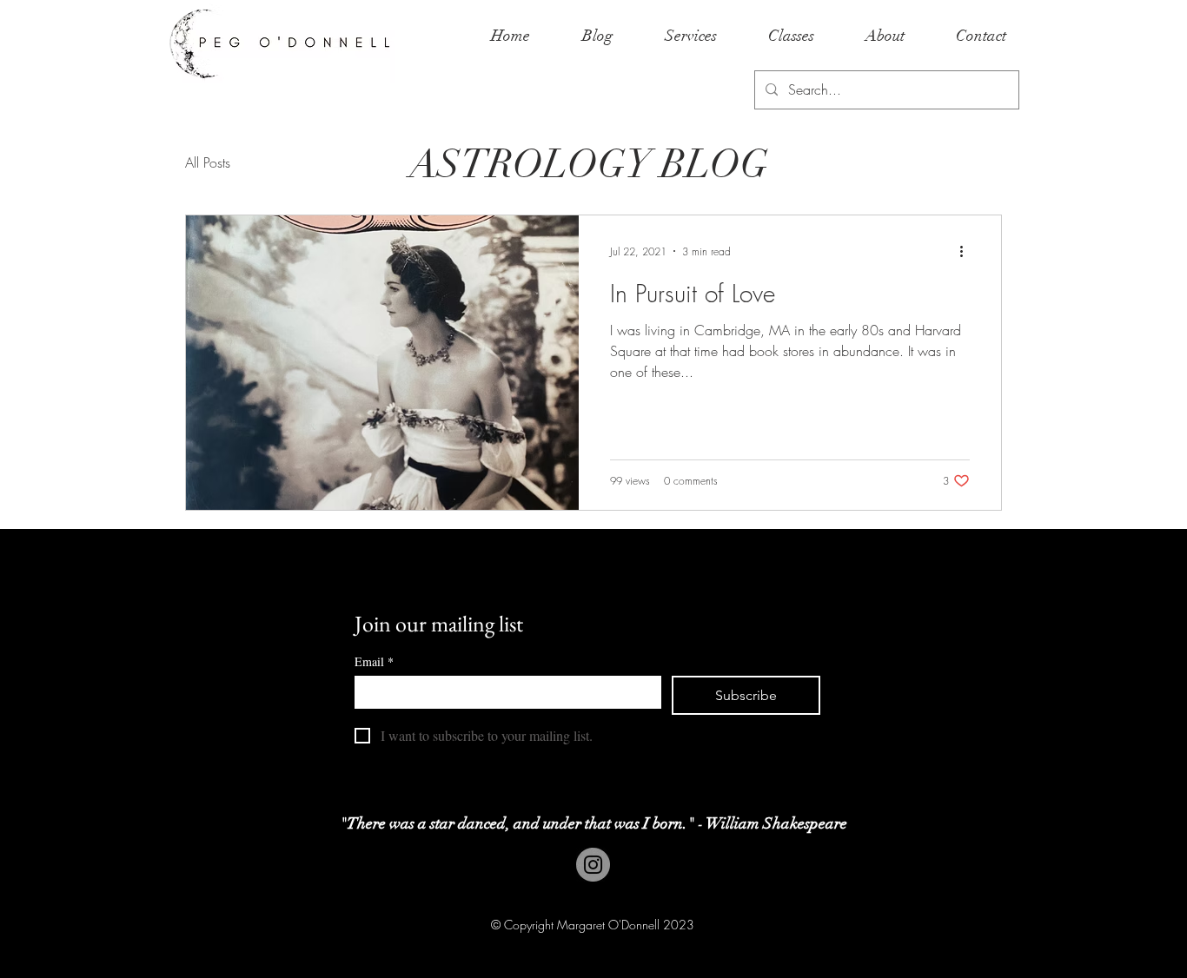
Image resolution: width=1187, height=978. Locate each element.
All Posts (207, 162)
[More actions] (967, 251)
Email (374, 661)
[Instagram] (593, 865)
